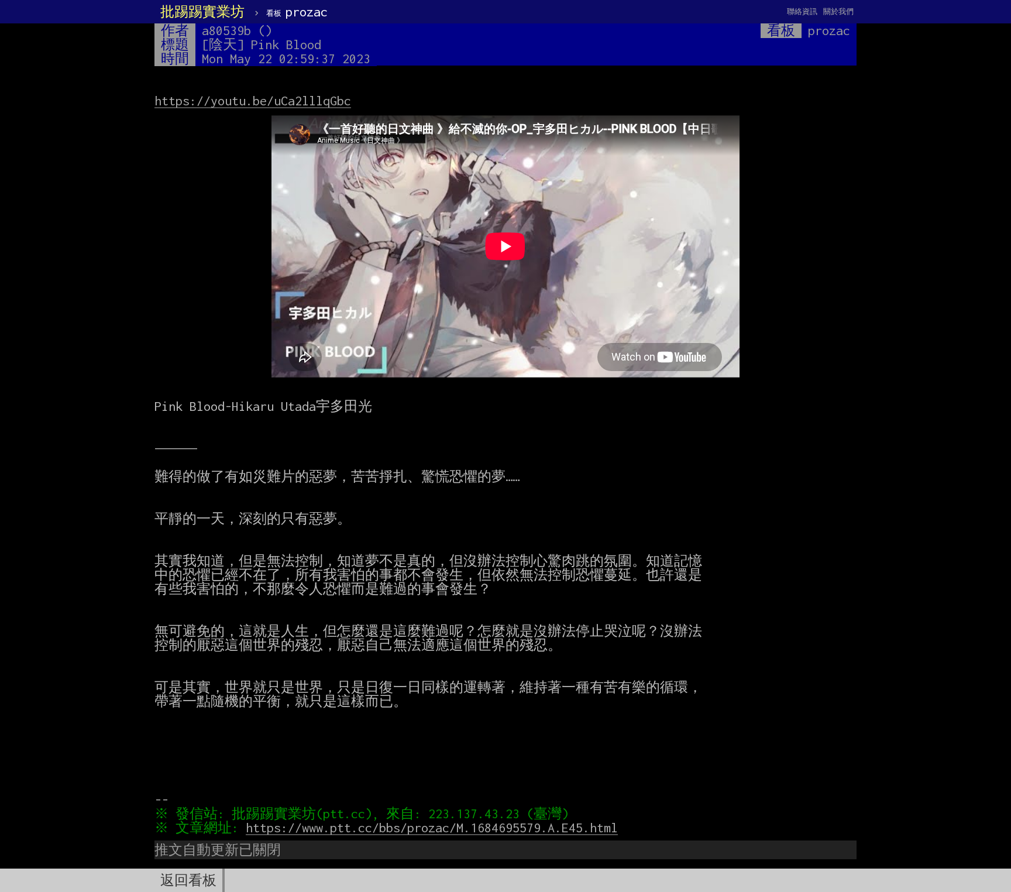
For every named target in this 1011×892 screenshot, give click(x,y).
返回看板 (188, 880)
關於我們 (838, 11)
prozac (297, 11)
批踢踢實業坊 (202, 11)
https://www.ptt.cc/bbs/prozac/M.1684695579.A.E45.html (432, 827)
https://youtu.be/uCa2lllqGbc (252, 100)
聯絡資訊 (802, 11)
